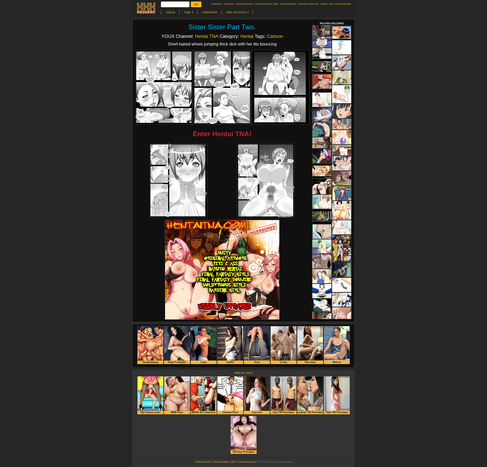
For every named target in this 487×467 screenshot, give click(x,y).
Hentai (246, 36)
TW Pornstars (288, 4)
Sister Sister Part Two (221, 27)
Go (196, 4)
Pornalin (216, 4)
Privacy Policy (221, 462)
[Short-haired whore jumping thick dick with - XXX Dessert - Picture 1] (164, 87)
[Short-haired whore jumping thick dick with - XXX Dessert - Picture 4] (178, 180)
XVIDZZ (324, 4)
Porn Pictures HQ (308, 4)
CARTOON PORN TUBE (266, 4)
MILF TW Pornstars (340, 4)
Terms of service (203, 462)
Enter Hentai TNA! (222, 134)
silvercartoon (244, 4)
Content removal (246, 462)
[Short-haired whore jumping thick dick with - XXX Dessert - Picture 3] (280, 87)
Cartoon (275, 36)
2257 (233, 462)
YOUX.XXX (229, 4)
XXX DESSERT (146, 8)
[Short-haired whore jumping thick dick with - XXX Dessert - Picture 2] (222, 87)
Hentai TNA (206, 36)
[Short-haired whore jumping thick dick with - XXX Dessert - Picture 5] (265, 180)
